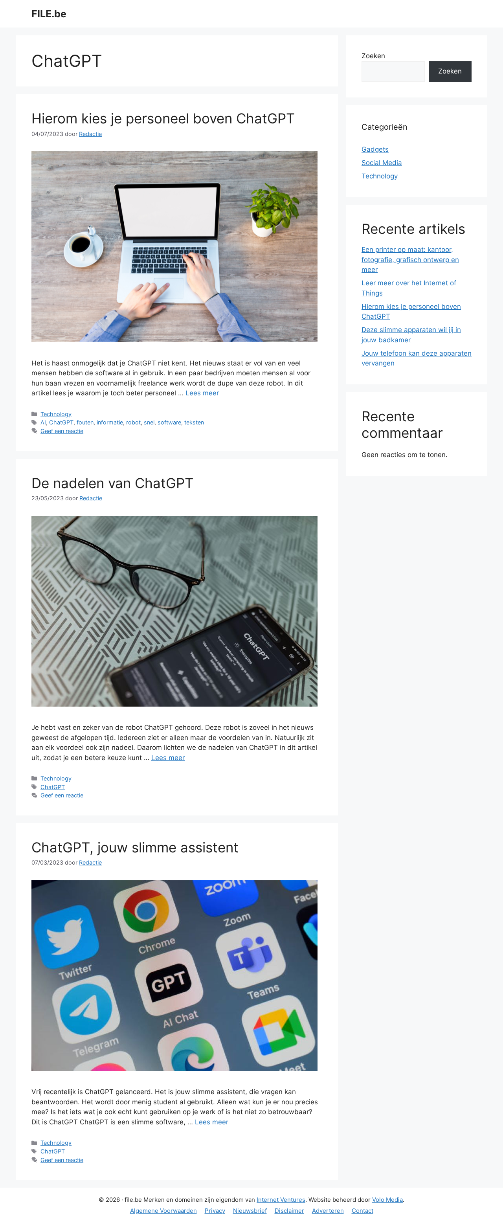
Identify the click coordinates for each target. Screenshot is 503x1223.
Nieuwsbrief (250, 1210)
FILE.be (48, 14)
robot (133, 422)
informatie (110, 422)
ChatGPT (61, 422)
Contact (362, 1210)
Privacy (215, 1210)
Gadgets (375, 149)
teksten (194, 422)
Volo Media (387, 1199)
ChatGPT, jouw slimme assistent (135, 847)
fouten (85, 422)
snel (149, 422)
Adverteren (328, 1210)
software (169, 422)
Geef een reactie (61, 431)
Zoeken (373, 56)
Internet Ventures (281, 1199)
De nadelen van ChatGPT (112, 483)
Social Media (382, 163)
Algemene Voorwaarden (163, 1210)
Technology (56, 414)
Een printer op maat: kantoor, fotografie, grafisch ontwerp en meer (410, 260)
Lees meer (202, 393)
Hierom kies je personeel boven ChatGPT (163, 118)
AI (43, 422)
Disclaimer (289, 1210)
